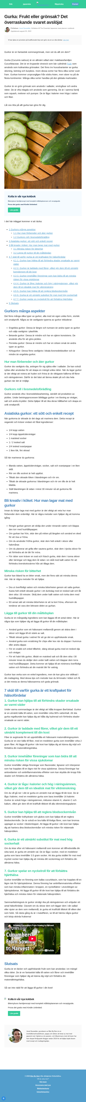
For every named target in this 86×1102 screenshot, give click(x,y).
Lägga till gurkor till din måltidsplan (32, 253)
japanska (27, 4)
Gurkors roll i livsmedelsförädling (31, 237)
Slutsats (14, 303)
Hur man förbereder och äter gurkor (33, 233)
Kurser (75, 4)
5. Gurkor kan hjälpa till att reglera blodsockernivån (40, 291)
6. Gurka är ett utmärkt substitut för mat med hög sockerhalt (45, 295)
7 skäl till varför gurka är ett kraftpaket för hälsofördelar (37, 257)
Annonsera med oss (43, 1085)
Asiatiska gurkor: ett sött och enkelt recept (31, 241)
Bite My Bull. (35, 1076)
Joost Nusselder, (25, 28)
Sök (10, 4)
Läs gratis (14, 210)
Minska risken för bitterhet (28, 249)
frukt (69, 63)
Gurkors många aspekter (22, 229)
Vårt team (43, 1082)
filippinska (59, 4)
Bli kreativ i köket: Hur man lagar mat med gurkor (34, 245)
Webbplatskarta (43, 1088)
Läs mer (66, 40)
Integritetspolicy (43, 1092)
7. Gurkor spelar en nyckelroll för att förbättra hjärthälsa (42, 299)
